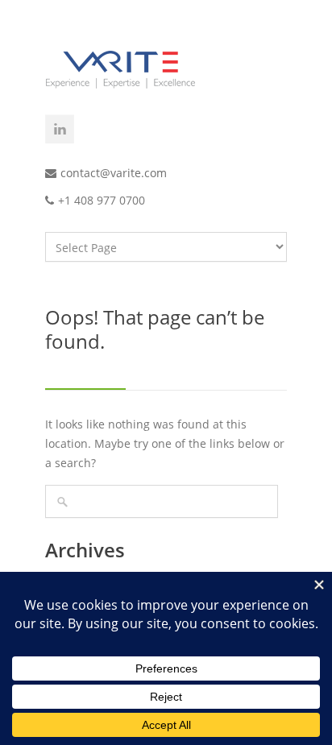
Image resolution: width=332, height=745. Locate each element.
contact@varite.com (113, 172)
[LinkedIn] (59, 128)
